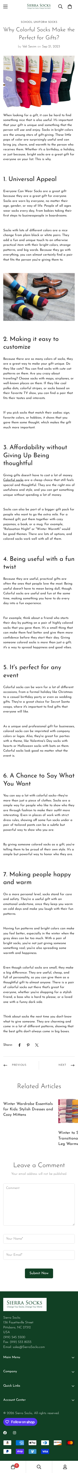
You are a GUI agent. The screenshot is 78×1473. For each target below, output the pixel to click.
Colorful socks (13, 480)
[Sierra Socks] (39, 6)
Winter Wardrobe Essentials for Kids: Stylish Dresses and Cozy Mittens (28, 1109)
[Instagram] (14, 1432)
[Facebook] (19, 1045)
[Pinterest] (28, 1045)
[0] (70, 7)
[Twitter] (36, 1045)
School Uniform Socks (39, 22)
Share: (8, 1045)
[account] (65, 1467)
